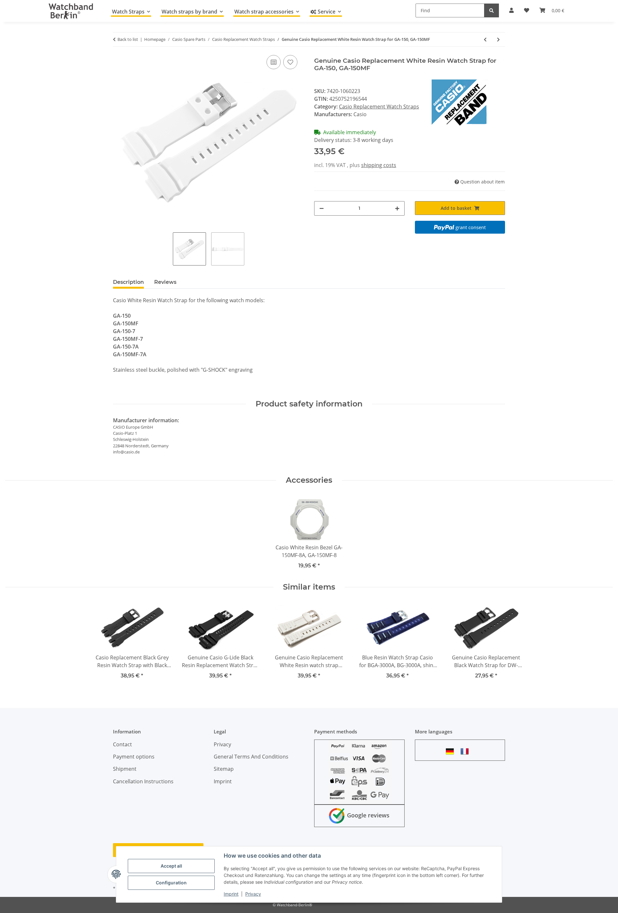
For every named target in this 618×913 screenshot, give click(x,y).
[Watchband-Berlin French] (466, 751)
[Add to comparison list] (274, 62)
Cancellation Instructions (143, 781)
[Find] (491, 10)
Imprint (231, 894)
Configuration (171, 882)
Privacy (253, 894)
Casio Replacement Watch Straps (379, 106)
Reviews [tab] (165, 282)
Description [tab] (128, 282)
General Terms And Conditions (251, 756)
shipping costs (378, 165)
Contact (122, 744)
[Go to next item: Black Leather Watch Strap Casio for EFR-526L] (498, 39)
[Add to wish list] (290, 62)
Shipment (124, 768)
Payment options (133, 756)
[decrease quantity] (321, 208)
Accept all (171, 866)
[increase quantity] (397, 208)
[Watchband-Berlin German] (451, 751)
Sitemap (224, 768)
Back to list (127, 39)
